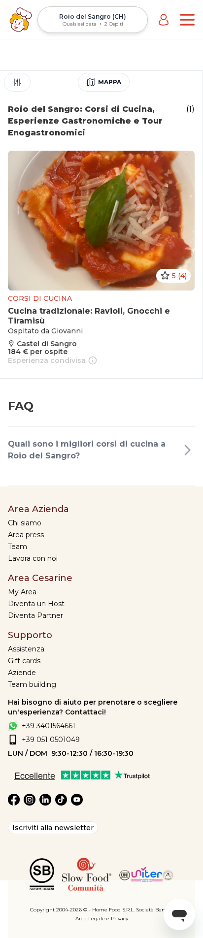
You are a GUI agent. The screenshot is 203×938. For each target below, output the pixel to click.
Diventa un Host (36, 603)
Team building (32, 684)
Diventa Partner (35, 615)
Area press (26, 534)
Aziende (22, 672)
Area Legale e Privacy (101, 918)
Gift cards (24, 660)
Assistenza (26, 649)
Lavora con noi (33, 558)
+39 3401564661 (48, 725)
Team (17, 546)
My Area (22, 591)
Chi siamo (24, 522)
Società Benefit (154, 909)
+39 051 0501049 (51, 739)
